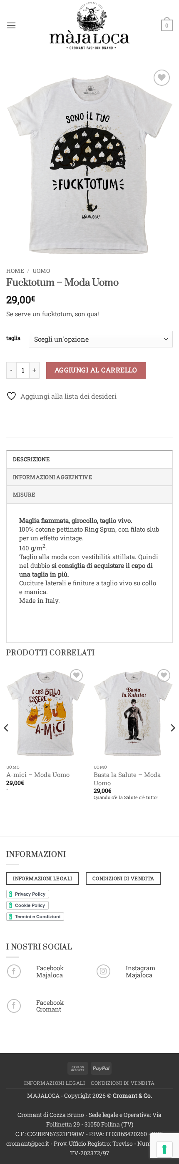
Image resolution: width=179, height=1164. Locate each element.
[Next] (172, 744)
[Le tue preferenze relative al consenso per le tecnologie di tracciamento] (164, 1149)
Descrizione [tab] (31, 459)
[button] (11, 25)
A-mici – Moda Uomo (38, 775)
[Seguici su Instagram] (103, 971)
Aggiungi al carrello (96, 370)
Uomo (41, 271)
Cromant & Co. (132, 1095)
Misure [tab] (24, 494)
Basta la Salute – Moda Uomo (127, 779)
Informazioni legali (54, 1082)
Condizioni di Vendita (123, 1082)
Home (15, 271)
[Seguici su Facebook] (14, 971)
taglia (13, 338)
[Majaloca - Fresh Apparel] (89, 25)
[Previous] (7, 744)
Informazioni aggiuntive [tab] (52, 477)
